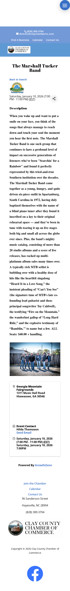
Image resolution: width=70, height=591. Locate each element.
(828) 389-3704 (35, 31)
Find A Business (20, 40)
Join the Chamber (35, 483)
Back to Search (18, 79)
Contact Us (52, 40)
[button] (65, 5)
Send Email (23, 432)
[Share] (54, 99)
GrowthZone (43, 465)
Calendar (37, 40)
